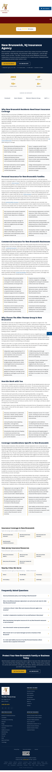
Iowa (46, 762)
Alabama (6, 762)
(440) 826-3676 (5, 704)
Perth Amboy (7, 579)
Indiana (42, 762)
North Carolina (45, 763)
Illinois (38, 762)
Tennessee (26, 765)
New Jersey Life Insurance (9, 562)
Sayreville (23, 579)
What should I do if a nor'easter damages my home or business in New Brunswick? (22, 633)
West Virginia (42, 765)
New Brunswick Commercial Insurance (9, 542)
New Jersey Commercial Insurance (25, 562)
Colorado (20, 762)
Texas (30, 765)
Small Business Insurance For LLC (34, 723)
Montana (24, 763)
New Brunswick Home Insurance (25, 535)
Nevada (29, 763)
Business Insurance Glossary (33, 725)
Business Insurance (31, 699)
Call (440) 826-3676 (23, 63)
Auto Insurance (30, 693)
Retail (3, 738)
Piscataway (39, 574)
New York (39, 763)
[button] (50, 19)
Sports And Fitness (5, 740)
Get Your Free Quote (9, 63)
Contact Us (29, 703)
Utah (33, 765)
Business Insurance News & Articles (34, 715)
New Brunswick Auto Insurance (8, 535)
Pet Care (3, 736)
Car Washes (4, 717)
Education (4, 721)
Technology (4, 742)
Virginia (37, 765)
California (15, 762)
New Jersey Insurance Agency (8, 555)
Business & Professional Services (8, 715)
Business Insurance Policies (32, 727)
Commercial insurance (11, 248)
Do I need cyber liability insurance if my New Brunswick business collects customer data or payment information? (22, 640)
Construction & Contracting (7, 719)
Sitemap (28, 705)
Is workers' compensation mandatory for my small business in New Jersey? (23, 615)
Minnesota (20, 763)
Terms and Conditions (27, 749)
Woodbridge (23, 574)
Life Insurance (30, 697)
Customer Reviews (31, 730)
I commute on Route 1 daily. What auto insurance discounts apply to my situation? (22, 609)
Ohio (8, 765)
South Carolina (19, 765)
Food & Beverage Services (7, 725)
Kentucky (5, 763)
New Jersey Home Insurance (40, 555)
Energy (3, 723)
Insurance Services (31, 691)
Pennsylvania (13, 765)
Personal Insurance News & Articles (34, 717)
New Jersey (34, 763)
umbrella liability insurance (12, 202)
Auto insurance (15, 183)
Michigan (14, 763)
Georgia (34, 762)
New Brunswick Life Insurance (41, 535)
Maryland (10, 763)
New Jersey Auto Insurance (24, 555)
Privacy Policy (16, 749)
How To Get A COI (31, 721)
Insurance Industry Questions (33, 719)
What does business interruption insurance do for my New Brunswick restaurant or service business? (24, 621)
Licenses (36, 749)
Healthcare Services (6, 730)
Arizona (10, 762)
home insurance (27, 194)
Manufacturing (4, 732)
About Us (29, 701)
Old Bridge (39, 579)
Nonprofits (4, 734)
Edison (5, 574)
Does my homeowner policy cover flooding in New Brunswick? (19, 595)
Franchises (4, 727)
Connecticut (25, 762)
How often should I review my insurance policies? (16, 627)
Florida (30, 762)
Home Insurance (30, 695)
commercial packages (21, 272)
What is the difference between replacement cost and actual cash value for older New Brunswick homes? (24, 602)
